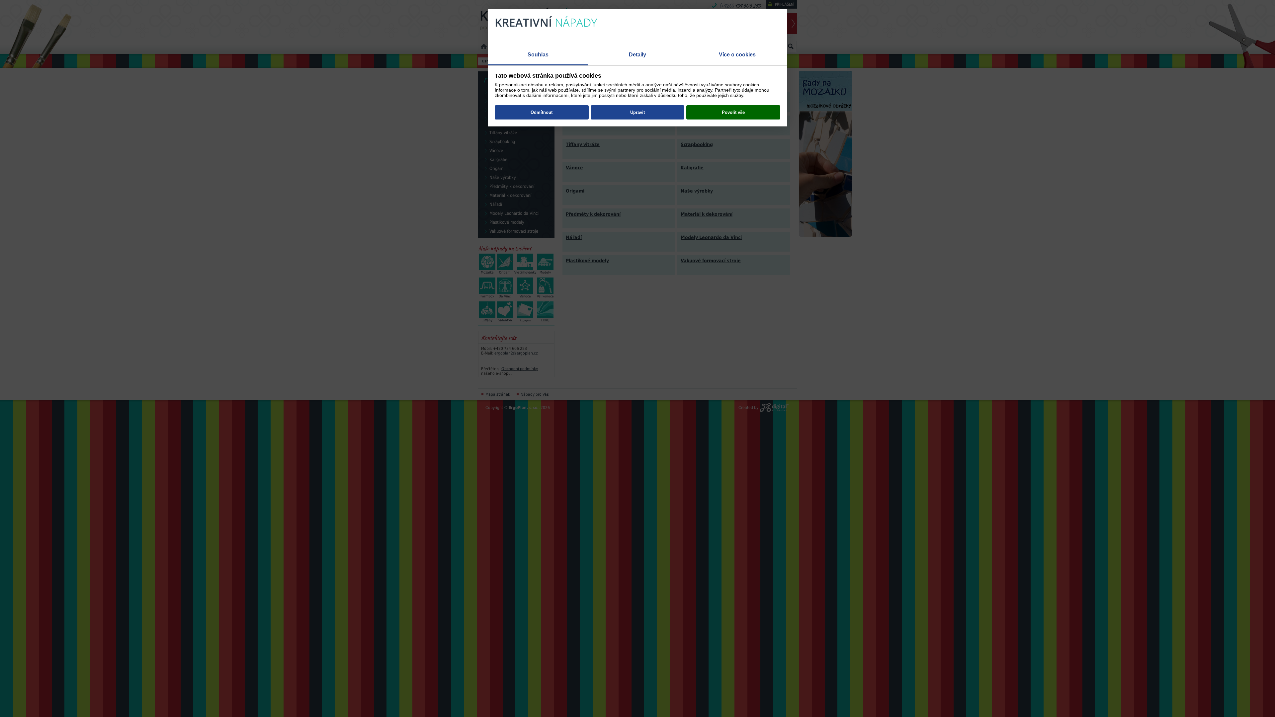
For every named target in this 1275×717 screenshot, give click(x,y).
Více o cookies (737, 54)
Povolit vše (733, 112)
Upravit (637, 112)
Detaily (637, 54)
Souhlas (538, 54)
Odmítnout (541, 112)
